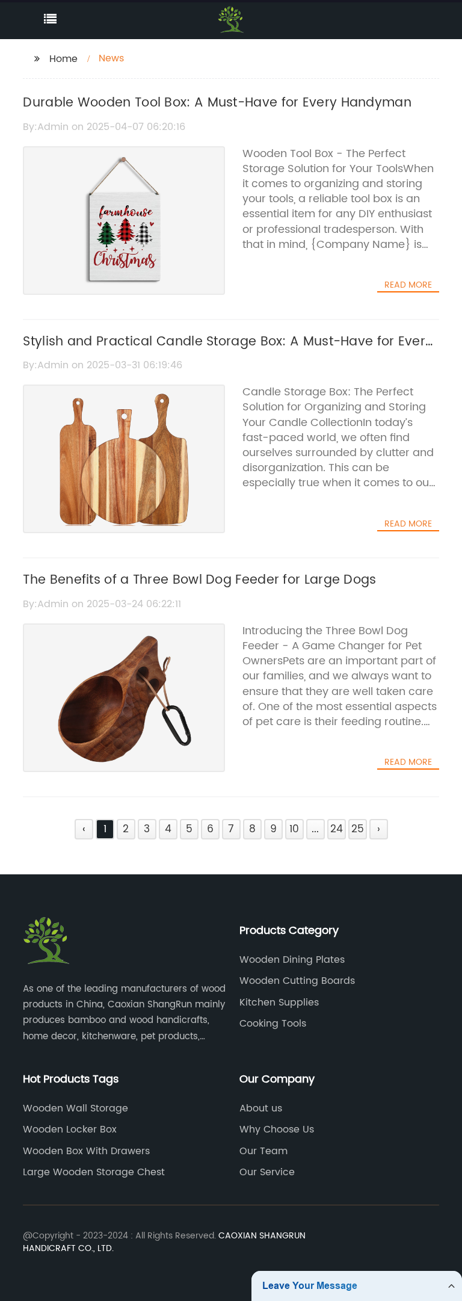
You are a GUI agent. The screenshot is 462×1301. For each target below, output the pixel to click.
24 (336, 829)
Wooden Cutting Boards (297, 981)
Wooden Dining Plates (292, 960)
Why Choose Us (276, 1129)
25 (357, 829)
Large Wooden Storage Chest (94, 1172)
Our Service (267, 1172)
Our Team (263, 1151)
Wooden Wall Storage (75, 1108)
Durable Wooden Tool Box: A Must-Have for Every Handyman (217, 103)
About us (260, 1108)
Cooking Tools (272, 1023)
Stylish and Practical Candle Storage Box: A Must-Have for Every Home (228, 352)
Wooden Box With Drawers (86, 1151)
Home (63, 59)
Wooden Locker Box (70, 1129)
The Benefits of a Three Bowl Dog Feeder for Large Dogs (199, 580)
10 (294, 829)
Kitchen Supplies (279, 1002)
